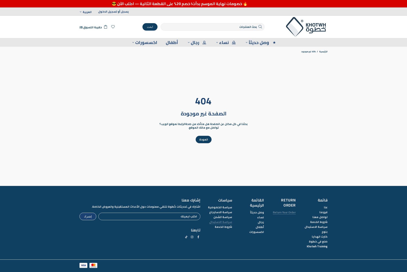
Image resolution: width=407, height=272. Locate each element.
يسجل (125, 11)
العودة (203, 139)
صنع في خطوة (318, 241)
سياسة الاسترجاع (220, 212)
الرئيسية (323, 51)
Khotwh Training (317, 246)
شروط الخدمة (319, 222)
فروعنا (323, 212)
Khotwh (306, 27)
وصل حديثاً (257, 212)
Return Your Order (284, 212)
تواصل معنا (320, 217)
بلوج (325, 232)
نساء (260, 217)
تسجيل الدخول (107, 11)
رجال (261, 222)
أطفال (260, 227)
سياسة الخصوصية (220, 207)
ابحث (150, 26)
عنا (326, 207)
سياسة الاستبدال (316, 227)
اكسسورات (256, 232)
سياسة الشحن (222, 217)
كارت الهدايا (320, 236)
